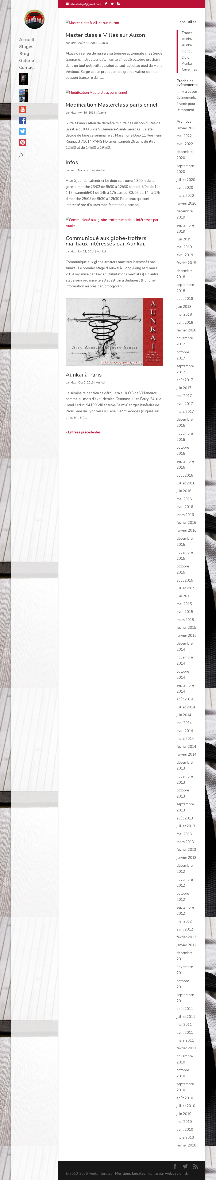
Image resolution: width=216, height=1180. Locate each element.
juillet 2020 (186, 179)
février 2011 (186, 1048)
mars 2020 (185, 195)
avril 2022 (185, 144)
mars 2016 (185, 514)
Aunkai (103, 43)
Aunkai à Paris (84, 374)
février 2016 (186, 522)
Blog (24, 54)
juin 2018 (184, 306)
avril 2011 (185, 1032)
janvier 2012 (186, 945)
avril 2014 (185, 730)
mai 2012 (184, 921)
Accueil (26, 40)
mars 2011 (185, 1040)
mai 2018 (184, 314)
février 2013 (186, 849)
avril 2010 (185, 1129)
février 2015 (186, 627)
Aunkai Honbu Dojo (187, 51)
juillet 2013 (186, 826)
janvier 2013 (186, 857)
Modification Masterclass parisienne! (111, 105)
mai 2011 (184, 1024)
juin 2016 (184, 491)
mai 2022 (184, 136)
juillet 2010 (186, 1106)
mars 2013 (185, 841)
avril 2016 (185, 506)
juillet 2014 (186, 707)
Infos (72, 162)
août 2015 (185, 580)
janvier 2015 (186, 635)
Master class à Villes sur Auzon (105, 35)
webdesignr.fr (177, 1173)
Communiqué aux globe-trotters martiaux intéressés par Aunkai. (106, 241)
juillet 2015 (186, 588)
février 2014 (186, 746)
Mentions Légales (130, 1173)
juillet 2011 (186, 1016)
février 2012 (186, 937)
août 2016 (185, 475)
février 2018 (186, 330)
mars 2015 (185, 619)
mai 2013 (184, 834)
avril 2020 (185, 187)
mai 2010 (184, 1121)
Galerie (26, 61)
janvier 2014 (186, 754)
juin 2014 (184, 715)
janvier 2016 (186, 530)
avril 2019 (185, 255)
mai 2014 (184, 722)
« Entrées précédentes (83, 432)
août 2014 (185, 699)
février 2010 (186, 1145)
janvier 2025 (186, 128)
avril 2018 (185, 322)
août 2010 (185, 1098)
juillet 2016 (186, 483)
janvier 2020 (186, 203)
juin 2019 (184, 239)
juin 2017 (184, 388)
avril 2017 (185, 403)
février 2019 (186, 262)
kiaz (73, 43)
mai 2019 (184, 247)
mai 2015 (184, 604)
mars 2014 (185, 738)
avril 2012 (185, 929)
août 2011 (185, 1008)
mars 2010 (185, 1137)
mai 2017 (184, 395)
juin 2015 (184, 596)
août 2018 (185, 298)
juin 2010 (184, 1114)
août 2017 (185, 380)
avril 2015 (185, 611)
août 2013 (185, 818)
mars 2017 (185, 411)
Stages (26, 47)
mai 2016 (184, 499)
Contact (27, 68)
